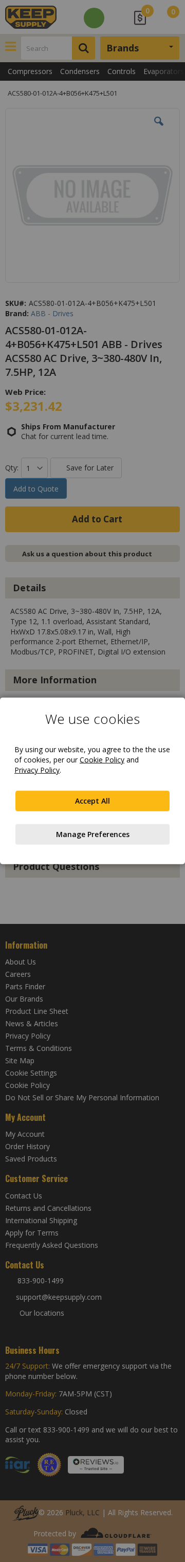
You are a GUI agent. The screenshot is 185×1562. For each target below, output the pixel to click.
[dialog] (92, 781)
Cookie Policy (102, 760)
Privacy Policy (37, 770)
